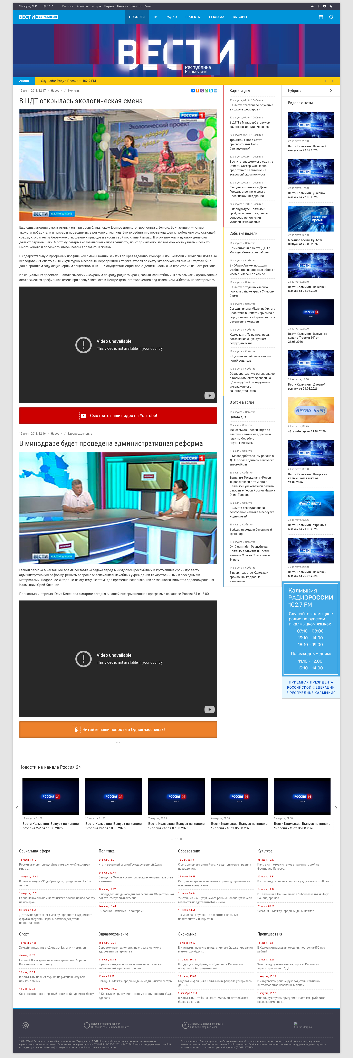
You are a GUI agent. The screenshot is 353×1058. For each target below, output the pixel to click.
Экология (74, 90)
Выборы (240, 17)
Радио (171, 17)
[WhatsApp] (206, 90)
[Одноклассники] (197, 90)
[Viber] (202, 90)
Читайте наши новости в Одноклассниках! (122, 729)
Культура (74, 747)
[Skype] (211, 90)
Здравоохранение (80, 433)
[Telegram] (215, 90)
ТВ (155, 17)
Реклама (217, 17)
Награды (109, 6)
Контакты (136, 6)
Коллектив (83, 6)
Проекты (193, 17)
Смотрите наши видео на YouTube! (122, 415)
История (96, 6)
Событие (258, 100)
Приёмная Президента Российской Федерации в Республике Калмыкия (311, 687)
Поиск (148, 6)
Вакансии (122, 6)
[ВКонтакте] (193, 90)
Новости (137, 17)
